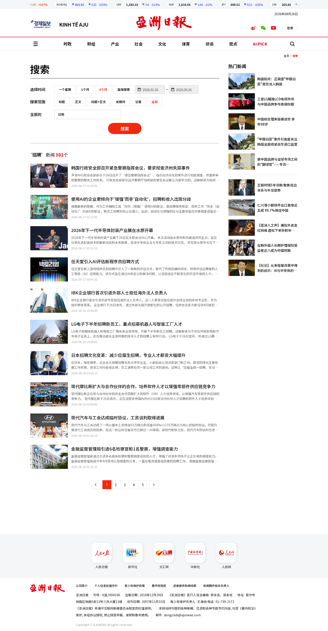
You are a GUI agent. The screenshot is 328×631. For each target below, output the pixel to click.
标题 (62, 101)
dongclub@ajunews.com (182, 615)
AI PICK (260, 44)
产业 (115, 44)
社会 (139, 44)
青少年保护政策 (135, 585)
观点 (233, 44)
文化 (162, 44)
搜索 (124, 128)
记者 (138, 101)
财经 (91, 44)
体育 (186, 44)
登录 (290, 28)
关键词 (120, 101)
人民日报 (101, 567)
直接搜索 (123, 89)
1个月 (85, 89)
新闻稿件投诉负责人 (216, 585)
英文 (42, 24)
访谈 (210, 44)
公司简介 (81, 585)
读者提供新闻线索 (184, 585)
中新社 (195, 567)
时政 (68, 44)
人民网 (226, 567)
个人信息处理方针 (106, 585)
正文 (78, 101)
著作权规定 (159, 585)
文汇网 (164, 567)
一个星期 (65, 89)
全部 (155, 101)
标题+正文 (98, 101)
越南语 (76, 24)
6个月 (103, 89)
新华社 (132, 567)
